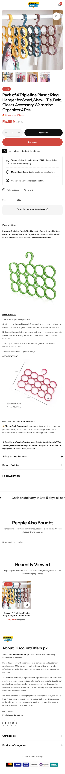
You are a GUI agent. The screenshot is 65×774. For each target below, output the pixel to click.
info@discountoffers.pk (12, 715)
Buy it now (32, 142)
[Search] (54, 5)
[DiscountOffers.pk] (34, 5)
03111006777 (8, 711)
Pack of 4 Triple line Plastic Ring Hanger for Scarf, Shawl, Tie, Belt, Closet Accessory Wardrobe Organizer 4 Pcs (17, 614)
